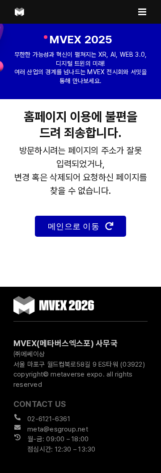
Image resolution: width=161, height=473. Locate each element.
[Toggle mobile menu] (143, 12)
